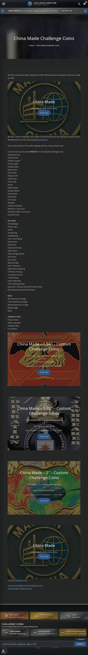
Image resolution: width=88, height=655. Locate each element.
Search (80, 644)
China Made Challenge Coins (47, 45)
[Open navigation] (3, 4)
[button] (4, 650)
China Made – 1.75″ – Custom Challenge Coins (44, 411)
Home (31, 45)
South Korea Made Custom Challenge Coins (25, 585)
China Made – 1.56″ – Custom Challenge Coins (44, 347)
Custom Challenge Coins (17, 580)
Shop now (44, 113)
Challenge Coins (13, 624)
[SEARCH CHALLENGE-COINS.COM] (79, 4)
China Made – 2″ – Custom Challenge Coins (44, 475)
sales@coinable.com (40, 140)
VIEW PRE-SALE (70, 11)
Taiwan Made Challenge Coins (20, 588)
